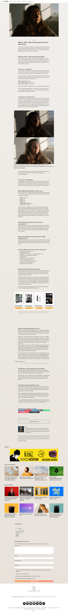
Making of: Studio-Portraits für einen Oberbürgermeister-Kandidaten (11, 499)
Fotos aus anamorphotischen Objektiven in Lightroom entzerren (26, 499)
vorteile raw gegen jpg (22, 440)
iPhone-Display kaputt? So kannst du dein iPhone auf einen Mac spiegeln (55, 515)
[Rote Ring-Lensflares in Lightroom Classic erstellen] (41, 508)
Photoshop (18, 1)
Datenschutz (54, 607)
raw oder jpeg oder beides (44, 436)
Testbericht (46, 363)
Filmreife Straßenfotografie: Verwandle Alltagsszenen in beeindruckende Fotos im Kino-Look (49, 306)
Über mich (9, 607)
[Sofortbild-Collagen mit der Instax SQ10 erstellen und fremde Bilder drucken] (12, 471)
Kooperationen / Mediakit (30, 607)
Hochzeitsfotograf (42, 354)
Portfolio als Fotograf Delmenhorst (17, 607)
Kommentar (17, 545)
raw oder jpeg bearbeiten (34, 436)
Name (16, 556)
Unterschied (46, 438)
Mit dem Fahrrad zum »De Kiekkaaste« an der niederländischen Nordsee (40, 478)
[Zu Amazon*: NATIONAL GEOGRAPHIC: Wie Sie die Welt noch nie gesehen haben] (19, 298)
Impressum (50, 607)
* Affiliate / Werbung (44, 607)
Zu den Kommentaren (34, 421)
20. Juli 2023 (21, 529)
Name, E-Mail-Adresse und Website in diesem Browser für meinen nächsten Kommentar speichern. (33, 570)
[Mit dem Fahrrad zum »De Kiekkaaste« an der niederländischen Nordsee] (41, 471)
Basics (23, 436)
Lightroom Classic (23, 252)
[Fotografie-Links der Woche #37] (27, 508)
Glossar (58, 607)
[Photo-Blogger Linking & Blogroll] (34, 588)
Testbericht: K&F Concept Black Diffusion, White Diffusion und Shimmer (10, 515)
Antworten (17, 535)
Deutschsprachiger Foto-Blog (18, 596)
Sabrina (20, 528)
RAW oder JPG (21, 438)
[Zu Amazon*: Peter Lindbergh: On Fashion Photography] (29, 298)
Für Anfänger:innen (29, 1)
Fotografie (10, 1)
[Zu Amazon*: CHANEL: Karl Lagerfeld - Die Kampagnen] (39, 298)
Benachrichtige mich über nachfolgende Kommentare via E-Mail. (28, 576)
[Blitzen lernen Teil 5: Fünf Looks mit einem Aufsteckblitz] (27, 471)
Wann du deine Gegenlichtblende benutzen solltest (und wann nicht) (55, 478)
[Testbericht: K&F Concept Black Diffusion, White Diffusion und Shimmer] (12, 508)
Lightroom (14, 1)
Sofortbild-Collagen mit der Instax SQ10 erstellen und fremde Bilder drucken (11, 478)
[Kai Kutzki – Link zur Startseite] (5, 1)
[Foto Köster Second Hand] (34, 461)
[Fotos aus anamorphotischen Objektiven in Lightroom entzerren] (27, 491)
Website (16, 565)
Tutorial (41, 438)
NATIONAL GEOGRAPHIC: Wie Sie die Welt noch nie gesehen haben (19, 306)
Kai (26, 427)
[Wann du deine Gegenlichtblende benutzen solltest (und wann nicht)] (56, 471)
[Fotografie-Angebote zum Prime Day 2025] (56, 491)
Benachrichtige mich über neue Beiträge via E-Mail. (25, 578)
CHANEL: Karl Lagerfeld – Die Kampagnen (39, 306)
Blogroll (24, 607)
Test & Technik (23, 1)
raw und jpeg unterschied (29, 438)
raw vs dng (37, 438)
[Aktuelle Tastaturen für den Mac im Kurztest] (41, 491)
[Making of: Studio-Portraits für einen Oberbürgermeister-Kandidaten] (12, 491)
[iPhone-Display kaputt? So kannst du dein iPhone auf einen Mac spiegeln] (56, 508)
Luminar (21, 256)
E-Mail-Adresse (18, 560)
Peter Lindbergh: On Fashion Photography (29, 306)
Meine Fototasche (37, 607)
